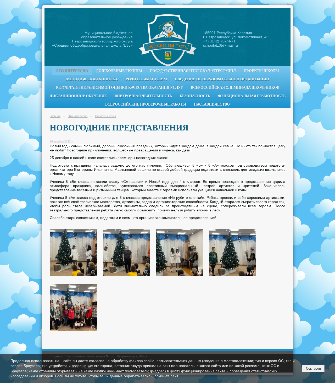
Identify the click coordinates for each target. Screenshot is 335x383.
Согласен (313, 368)
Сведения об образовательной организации (222, 79)
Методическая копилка (92, 79)
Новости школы (105, 116)
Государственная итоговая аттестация (193, 70)
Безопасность (195, 96)
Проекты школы (261, 70)
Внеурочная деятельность (143, 96)
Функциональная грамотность (252, 96)
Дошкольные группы (119, 70)
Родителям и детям (146, 79)
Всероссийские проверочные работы (145, 104)
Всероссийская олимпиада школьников (235, 87)
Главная (55, 116)
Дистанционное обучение (78, 96)
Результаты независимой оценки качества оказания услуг (119, 87)
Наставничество (212, 104)
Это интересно (72, 70)
